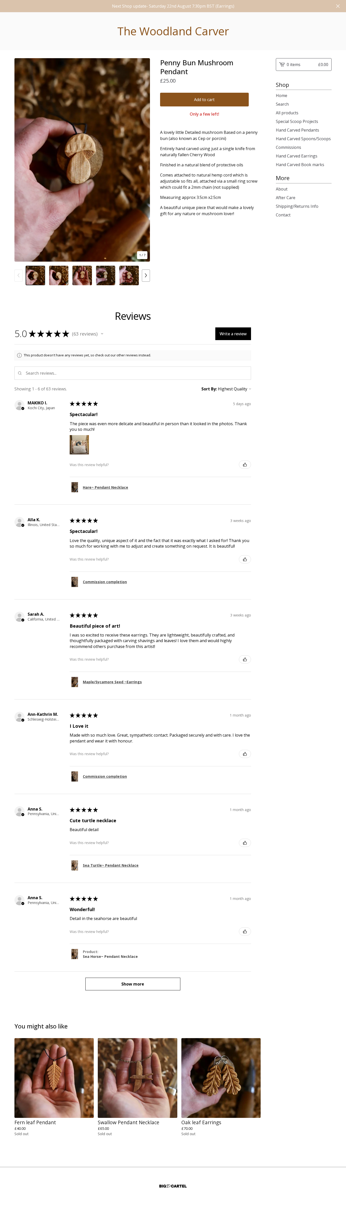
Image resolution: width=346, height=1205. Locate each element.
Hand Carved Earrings (296, 156)
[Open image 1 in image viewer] (82, 160)
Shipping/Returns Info (297, 206)
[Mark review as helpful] (245, 465)
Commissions (288, 147)
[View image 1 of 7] (35, 275)
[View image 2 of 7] (59, 275)
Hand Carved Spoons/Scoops (303, 138)
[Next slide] (143, 160)
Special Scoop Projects (297, 121)
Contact (283, 215)
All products (287, 113)
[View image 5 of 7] (129, 275)
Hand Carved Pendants (297, 130)
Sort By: (209, 389)
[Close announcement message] (338, 6)
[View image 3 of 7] (82, 275)
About (281, 189)
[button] (102, 334)
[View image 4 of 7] (106, 275)
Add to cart (204, 99)
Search (282, 104)
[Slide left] (18, 275)
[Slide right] (146, 275)
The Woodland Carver (173, 31)
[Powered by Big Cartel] (173, 1186)
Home (281, 95)
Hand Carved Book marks (300, 164)
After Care (285, 197)
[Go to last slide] (21, 160)
